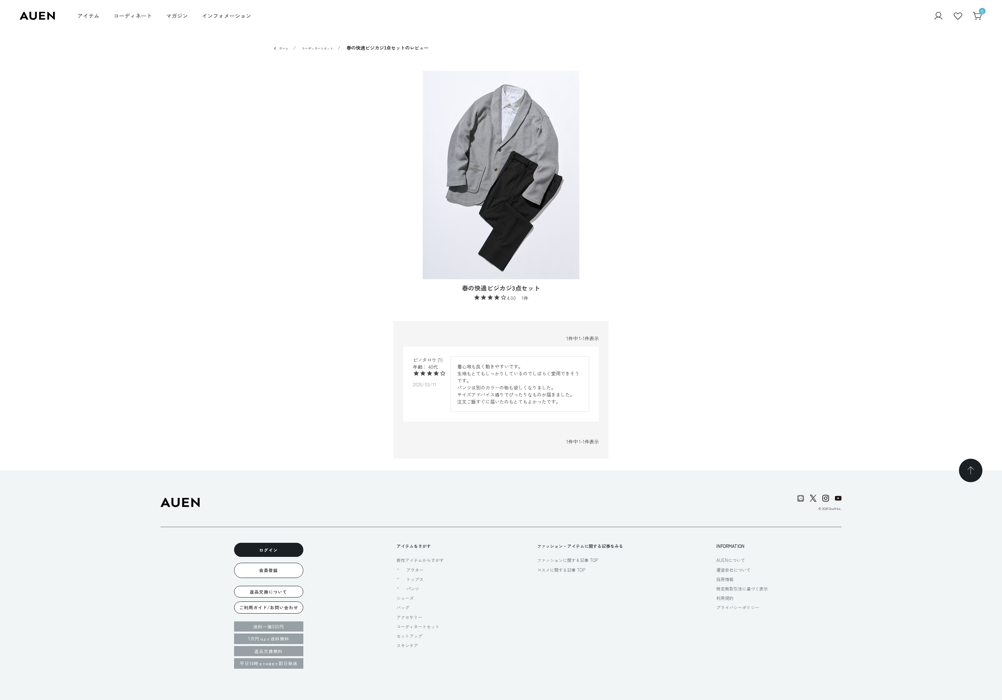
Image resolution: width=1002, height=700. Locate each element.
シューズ (405, 598)
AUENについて (730, 560)
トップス (415, 579)
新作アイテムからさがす (420, 560)
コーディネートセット (317, 48)
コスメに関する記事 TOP (561, 570)
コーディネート (133, 16)
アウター (415, 570)
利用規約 (724, 598)
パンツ (412, 588)
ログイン (268, 550)
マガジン (177, 16)
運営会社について (733, 570)
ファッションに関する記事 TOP (567, 560)
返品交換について (268, 592)
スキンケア (407, 645)
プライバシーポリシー (737, 607)
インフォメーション (226, 16)
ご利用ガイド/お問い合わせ (268, 607)
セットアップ (409, 636)
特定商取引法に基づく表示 (742, 588)
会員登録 (268, 570)
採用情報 (724, 579)
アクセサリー (409, 617)
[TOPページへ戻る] (970, 470)
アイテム (88, 16)
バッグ (402, 607)
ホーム (283, 48)
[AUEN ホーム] (37, 15)
